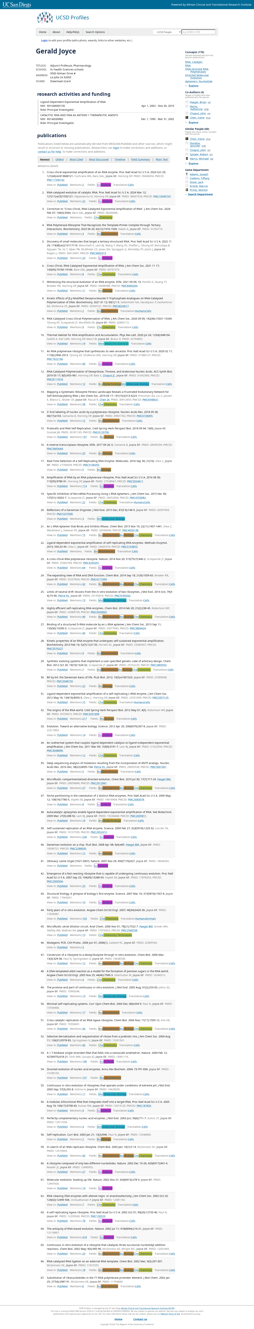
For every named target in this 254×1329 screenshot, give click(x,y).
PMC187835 (144, 1105)
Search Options (95, 32)
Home (42, 32)
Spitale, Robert (201, 154)
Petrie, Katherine (199, 108)
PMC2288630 (78, 848)
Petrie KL (63, 595)
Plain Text (162, 159)
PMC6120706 (101, 432)
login (116, 147)
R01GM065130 (56, 106)
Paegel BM (164, 779)
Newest (45, 159)
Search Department (200, 194)
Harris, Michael (201, 158)
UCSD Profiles (72, 17)
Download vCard (60, 81)
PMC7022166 (55, 359)
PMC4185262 (123, 595)
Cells (131, 185)
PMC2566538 (129, 930)
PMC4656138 (130, 530)
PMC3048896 (55, 750)
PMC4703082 (138, 497)
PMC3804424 (138, 628)
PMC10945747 (162, 196)
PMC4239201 (91, 563)
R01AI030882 (55, 119)
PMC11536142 (55, 180)
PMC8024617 (121, 306)
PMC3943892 (99, 612)
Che (103, 217)
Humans (140, 311)
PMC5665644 (55, 448)
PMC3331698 (91, 714)
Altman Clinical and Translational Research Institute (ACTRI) (147, 1308)
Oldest (60, 159)
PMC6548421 (150, 399)
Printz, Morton (199, 190)
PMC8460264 (129, 286)
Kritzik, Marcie (199, 186)
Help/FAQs (72, 32)
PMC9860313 (98, 253)
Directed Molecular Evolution (197, 76)
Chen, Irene (200, 117)
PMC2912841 (99, 783)
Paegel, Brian (200, 102)
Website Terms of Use (170, 1314)
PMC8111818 (55, 379)
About (56, 32)
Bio (107, 234)
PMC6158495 (145, 416)
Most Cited (76, 159)
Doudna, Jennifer (198, 144)
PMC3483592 (159, 665)
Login (44, 40)
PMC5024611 (135, 481)
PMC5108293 (91, 465)
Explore (193, 85)
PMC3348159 (65, 681)
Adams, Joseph (199, 174)
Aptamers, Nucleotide (198, 81)
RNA (188, 65)
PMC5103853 (129, 546)
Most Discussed (99, 159)
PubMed (62, 185)
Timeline (120, 159)
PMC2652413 (99, 832)
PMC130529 (98, 1216)
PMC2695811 (138, 816)
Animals (151, 918)
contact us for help (49, 151)
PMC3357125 (160, 697)
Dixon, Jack (196, 182)
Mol (135, 384)
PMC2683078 (136, 799)
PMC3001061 (158, 767)
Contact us (140, 1319)
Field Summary (140, 159)
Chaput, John (200, 113)
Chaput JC (109, 375)
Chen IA (105, 399)
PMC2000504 (55, 881)
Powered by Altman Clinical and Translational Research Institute (211, 4)
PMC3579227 (55, 648)
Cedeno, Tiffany (199, 178)
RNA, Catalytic (194, 62)
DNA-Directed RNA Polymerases (196, 70)
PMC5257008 (65, 514)
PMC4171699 (99, 579)
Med (113, 343)
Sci (104, 185)
